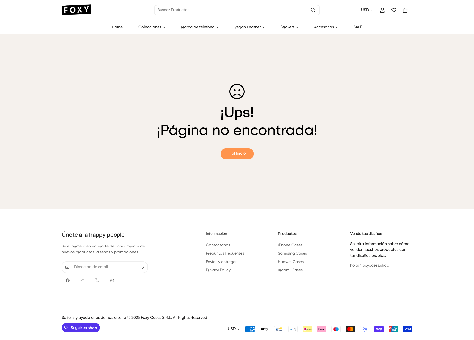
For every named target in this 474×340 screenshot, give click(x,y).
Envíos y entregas (221, 262)
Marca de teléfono (198, 27)
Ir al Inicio (237, 154)
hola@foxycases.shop (369, 266)
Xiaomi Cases (290, 270)
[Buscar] (313, 10)
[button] (405, 10)
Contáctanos (218, 245)
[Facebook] (68, 280)
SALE (358, 27)
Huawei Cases (291, 262)
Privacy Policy (218, 270)
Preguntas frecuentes (225, 254)
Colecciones (149, 27)
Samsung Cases (292, 254)
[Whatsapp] (112, 280)
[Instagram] (82, 280)
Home (117, 27)
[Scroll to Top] (464, 313)
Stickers (287, 27)
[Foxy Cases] (76, 10)
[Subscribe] (142, 267)
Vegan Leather (247, 27)
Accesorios (324, 27)
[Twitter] (97, 280)
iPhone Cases (290, 245)
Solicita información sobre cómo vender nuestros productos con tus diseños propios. (380, 250)
